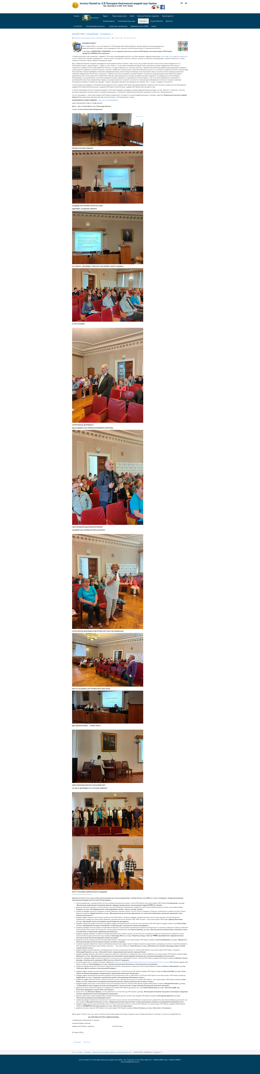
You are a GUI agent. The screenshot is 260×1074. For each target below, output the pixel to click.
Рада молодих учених (119, 16)
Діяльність (169, 21)
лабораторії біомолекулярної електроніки (127, 962)
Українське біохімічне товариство (148, 16)
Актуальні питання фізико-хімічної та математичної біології (112, 1052)
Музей (132, 16)
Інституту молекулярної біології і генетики (156, 962)
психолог (163, 56)
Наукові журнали (168, 16)
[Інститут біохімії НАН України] (115, 5)
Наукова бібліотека (156, 21)
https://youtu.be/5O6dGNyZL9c (108, 100)
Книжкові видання (109, 21)
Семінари (142, 21)
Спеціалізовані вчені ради (126, 21)
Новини (153, 26)
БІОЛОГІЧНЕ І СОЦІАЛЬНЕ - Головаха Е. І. (92, 33)
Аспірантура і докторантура (118, 26)
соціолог (172, 56)
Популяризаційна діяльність (95, 26)
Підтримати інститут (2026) (139, 26)
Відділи (105, 16)
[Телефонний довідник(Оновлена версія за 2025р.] (153, 7)
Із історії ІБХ (78, 26)
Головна (76, 16)
